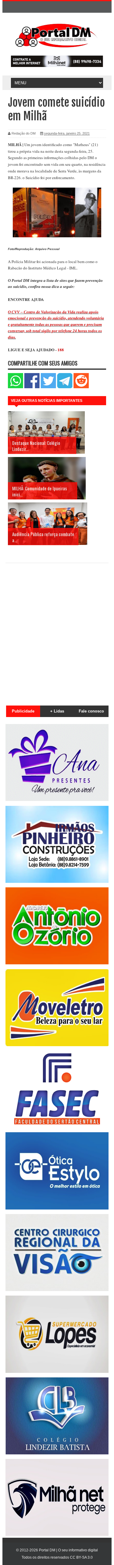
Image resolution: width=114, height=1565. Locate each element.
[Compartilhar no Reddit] (81, 387)
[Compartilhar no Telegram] (64, 387)
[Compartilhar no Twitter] (48, 387)
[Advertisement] (57, 631)
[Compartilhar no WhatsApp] (15, 387)
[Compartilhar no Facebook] (32, 387)
